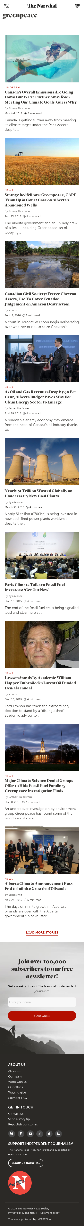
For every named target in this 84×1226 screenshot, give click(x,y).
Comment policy (49, 1212)
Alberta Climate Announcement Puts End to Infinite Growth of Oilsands (38, 886)
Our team (15, 1076)
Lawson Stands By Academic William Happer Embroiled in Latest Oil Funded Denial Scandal (40, 682)
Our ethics (15, 1087)
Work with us (17, 1082)
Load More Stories (42, 932)
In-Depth (12, 87)
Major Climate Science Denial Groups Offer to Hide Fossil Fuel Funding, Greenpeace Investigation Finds (39, 785)
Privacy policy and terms (23, 1212)
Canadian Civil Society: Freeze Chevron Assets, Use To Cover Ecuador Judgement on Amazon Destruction (40, 298)
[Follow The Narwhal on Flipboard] (22, 1133)
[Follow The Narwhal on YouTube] (31, 1133)
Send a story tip (19, 1119)
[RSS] (59, 1133)
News (9, 190)
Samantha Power (19, 408)
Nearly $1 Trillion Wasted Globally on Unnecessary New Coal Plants (38, 493)
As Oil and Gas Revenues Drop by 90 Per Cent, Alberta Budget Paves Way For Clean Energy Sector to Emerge (40, 396)
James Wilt (15, 894)
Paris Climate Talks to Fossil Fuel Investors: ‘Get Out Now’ (35, 587)
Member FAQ (17, 1098)
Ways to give (17, 1092)
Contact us (15, 1114)
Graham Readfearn (20, 797)
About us (14, 1071)
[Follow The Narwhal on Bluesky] (12, 1133)
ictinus (13, 310)
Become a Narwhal (26, 1163)
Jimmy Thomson (19, 108)
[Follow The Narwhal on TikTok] (40, 1133)
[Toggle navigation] (6, 6)
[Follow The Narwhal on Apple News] (50, 1133)
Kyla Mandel (16, 502)
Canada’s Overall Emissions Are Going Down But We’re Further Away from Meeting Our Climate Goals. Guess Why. (41, 97)
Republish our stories (23, 1124)
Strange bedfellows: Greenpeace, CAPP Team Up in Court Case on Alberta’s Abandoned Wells (41, 199)
